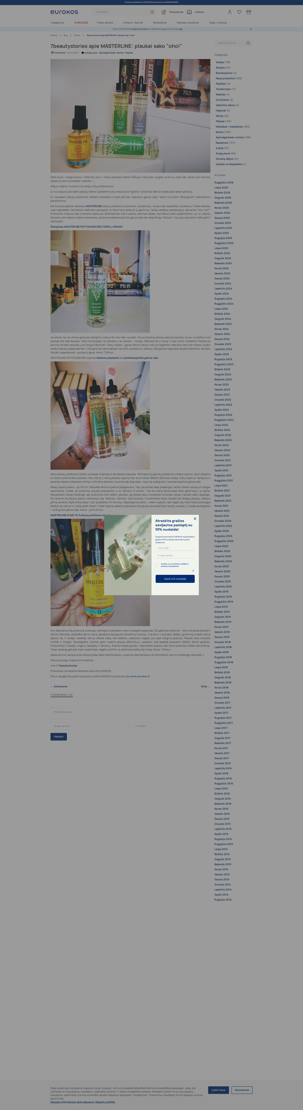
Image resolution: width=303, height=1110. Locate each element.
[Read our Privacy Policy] (193, 571)
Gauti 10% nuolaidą (175, 578)
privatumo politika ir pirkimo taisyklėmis (175, 565)
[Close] (195, 518)
